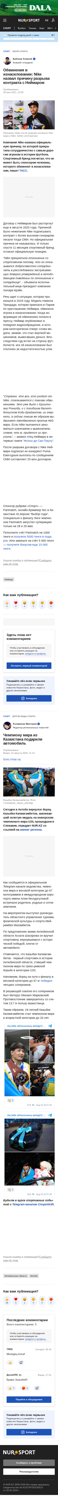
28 (7, 1303)
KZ (46, 20)
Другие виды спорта (23, 716)
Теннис (32, 28)
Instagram (31, 698)
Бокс (41, 28)
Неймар (9, 579)
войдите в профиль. (35, 653)
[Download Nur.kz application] (29, 7)
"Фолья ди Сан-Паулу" (38, 440)
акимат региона (31, 829)
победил (46, 980)
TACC (23, 170)
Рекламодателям (28, 1471)
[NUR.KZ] (29, 20)
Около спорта (20, 51)
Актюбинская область (16, 1276)
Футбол (21, 28)
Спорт (7, 28)
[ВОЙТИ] (53, 20)
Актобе (34, 1276)
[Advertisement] (29, 197)
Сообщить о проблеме (29, 1462)
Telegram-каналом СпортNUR (33, 1204)
